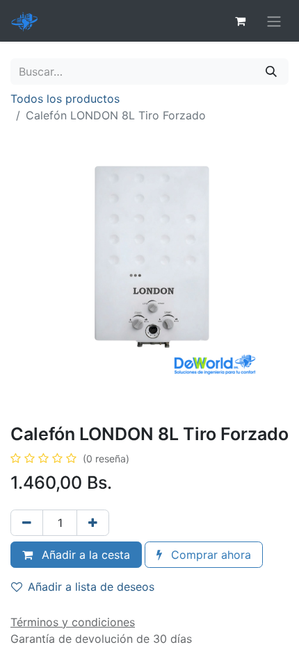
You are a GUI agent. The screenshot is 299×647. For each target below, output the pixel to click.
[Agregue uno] (92, 523)
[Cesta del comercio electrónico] (240, 21)
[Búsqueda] (271, 71)
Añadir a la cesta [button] (84, 555)
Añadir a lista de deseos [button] (91, 587)
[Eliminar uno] (26, 523)
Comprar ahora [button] (209, 555)
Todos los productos (65, 99)
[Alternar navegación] (274, 21)
